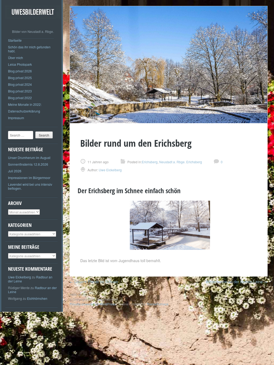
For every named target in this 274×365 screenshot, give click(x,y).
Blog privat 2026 (20, 71)
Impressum (16, 117)
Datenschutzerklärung (24, 111)
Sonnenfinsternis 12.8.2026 (28, 164)
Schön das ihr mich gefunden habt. (29, 49)
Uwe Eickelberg (19, 277)
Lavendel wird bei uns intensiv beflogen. (30, 186)
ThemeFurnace (157, 304)
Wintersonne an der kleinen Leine (237, 281)
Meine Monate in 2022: (24, 104)
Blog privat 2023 (20, 91)
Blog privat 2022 (20, 97)
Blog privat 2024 (20, 84)
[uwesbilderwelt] (32, 22)
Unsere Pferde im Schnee (94, 281)
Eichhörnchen (37, 298)
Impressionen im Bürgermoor (29, 177)
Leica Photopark (20, 64)
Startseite (15, 40)
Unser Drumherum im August (29, 157)
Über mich (15, 57)
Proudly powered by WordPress (93, 304)
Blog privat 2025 (20, 77)
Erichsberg (150, 162)
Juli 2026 (14, 171)
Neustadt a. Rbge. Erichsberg (180, 162)
